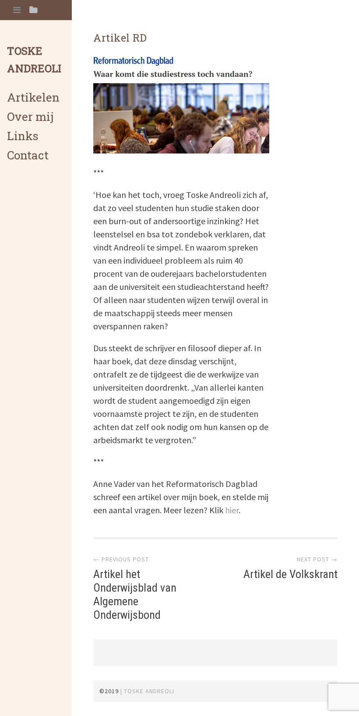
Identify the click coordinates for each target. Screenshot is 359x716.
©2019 (109, 691)
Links (23, 135)
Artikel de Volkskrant (290, 574)
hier (232, 509)
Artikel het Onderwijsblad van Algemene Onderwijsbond (134, 595)
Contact (28, 155)
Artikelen (33, 97)
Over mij (30, 116)
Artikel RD (120, 37)
